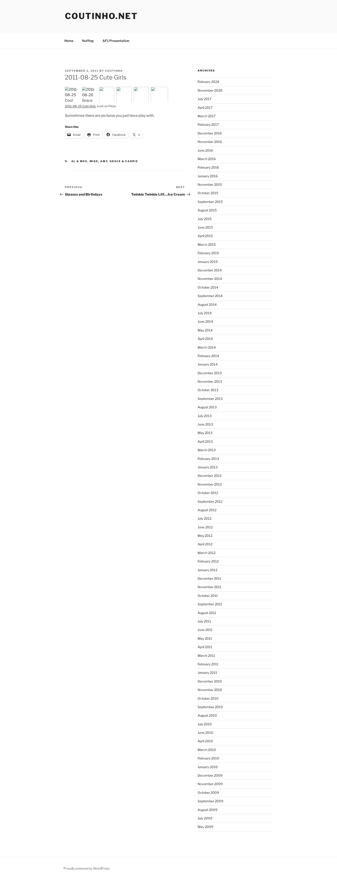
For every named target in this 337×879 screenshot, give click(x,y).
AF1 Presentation (115, 41)
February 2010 (208, 758)
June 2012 (205, 527)
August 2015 (207, 210)
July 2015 (205, 219)
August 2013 (207, 407)
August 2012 (207, 510)
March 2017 (206, 116)
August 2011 (207, 613)
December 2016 (210, 133)
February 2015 (208, 253)
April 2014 (205, 339)
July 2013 (205, 416)
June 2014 (205, 321)
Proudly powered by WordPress (87, 868)
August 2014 (207, 304)
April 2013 (205, 441)
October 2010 (208, 698)
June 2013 (205, 424)
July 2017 (204, 99)
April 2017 (205, 107)
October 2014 (208, 287)
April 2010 (205, 741)
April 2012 (205, 544)
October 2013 (208, 390)
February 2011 (208, 664)
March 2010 (207, 750)
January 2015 (208, 262)
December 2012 (209, 476)
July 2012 (204, 518)
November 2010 (210, 690)
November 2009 (210, 784)
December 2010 (210, 681)
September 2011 (210, 604)
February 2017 (208, 124)
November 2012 (210, 484)
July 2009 (205, 818)
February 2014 (208, 356)
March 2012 (206, 553)
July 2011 (204, 621)
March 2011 (206, 656)
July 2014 (205, 313)
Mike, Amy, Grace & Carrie (114, 161)
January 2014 (208, 364)
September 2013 (210, 399)
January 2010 (208, 767)
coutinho (114, 70)
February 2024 (208, 82)
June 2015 (205, 227)
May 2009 (205, 827)
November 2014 (210, 279)
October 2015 (208, 193)
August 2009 (207, 810)
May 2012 (205, 536)
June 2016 (205, 150)
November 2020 (210, 90)
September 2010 (210, 707)
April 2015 (205, 236)
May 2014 (205, 330)
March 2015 (207, 244)
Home (68, 41)
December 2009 (210, 775)
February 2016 (208, 167)
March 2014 (207, 347)
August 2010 (207, 715)
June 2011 (205, 630)
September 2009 (210, 801)
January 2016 (208, 176)
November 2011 (209, 587)
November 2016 (210, 142)
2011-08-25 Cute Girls (80, 106)
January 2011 (207, 672)
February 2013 (208, 459)
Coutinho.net (101, 16)
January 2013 (208, 467)
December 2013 (210, 373)
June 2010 (205, 732)
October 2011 (208, 596)
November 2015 (210, 184)
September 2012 (210, 501)
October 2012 (208, 493)
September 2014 (210, 296)
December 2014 (210, 270)
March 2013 (207, 450)
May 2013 (205, 433)
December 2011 (209, 578)
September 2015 (210, 202)
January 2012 (207, 570)
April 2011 (205, 647)
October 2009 (208, 792)
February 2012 (208, 561)
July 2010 (205, 724)
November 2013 (210, 381)
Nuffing (88, 41)
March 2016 (207, 159)
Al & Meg (79, 161)
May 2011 (205, 638)
